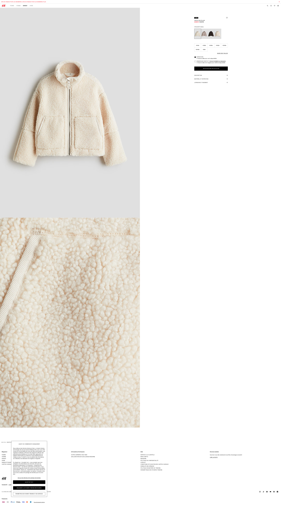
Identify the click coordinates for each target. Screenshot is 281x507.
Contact (143, 462)
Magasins (143, 458)
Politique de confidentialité (149, 460)
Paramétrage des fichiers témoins (151, 470)
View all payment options (39, 502)
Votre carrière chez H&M (79, 454)
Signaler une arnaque (147, 466)
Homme (18, 5)
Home (31, 5)
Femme (12, 5)
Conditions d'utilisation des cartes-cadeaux (154, 464)
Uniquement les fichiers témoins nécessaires (29, 488)
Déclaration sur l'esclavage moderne (83, 456)
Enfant (25, 5)
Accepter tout (29, 482)
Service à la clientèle (147, 454)
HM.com (3, 442)
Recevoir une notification (211, 68)
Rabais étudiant (7, 462)
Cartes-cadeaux (7, 464)
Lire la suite (214, 457)
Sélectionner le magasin (218, 61)
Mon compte (144, 456)
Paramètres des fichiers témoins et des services (29, 493)
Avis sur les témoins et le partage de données (29, 477)
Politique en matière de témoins (150, 468)
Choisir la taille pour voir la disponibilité (207, 58)
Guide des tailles (222, 53)
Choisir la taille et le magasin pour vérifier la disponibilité (211, 62)
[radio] (197, 34)
